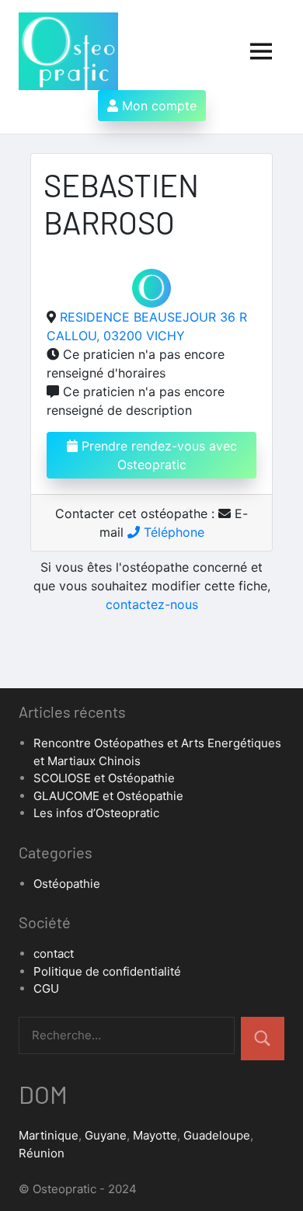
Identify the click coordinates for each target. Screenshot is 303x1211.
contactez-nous (152, 604)
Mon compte (157, 105)
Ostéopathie (66, 883)
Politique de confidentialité (107, 971)
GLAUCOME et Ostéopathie (108, 795)
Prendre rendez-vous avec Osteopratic (157, 455)
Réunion (41, 1153)
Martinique (48, 1135)
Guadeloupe (216, 1135)
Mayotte (155, 1135)
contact (53, 953)
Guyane (106, 1135)
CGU (46, 988)
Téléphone (172, 532)
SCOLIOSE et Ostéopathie (104, 778)
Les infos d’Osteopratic (96, 813)
